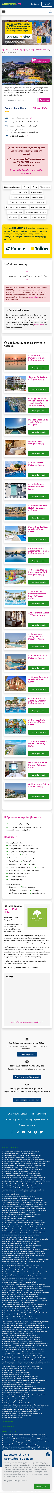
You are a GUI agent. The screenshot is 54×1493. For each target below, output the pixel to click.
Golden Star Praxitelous (22, 1206)
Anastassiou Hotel (20, 1274)
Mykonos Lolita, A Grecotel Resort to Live (14, 1382)
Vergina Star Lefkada (30, 1282)
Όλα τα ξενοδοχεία (7, 1421)
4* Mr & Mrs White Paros (42, 1286)
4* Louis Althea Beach (24, 1384)
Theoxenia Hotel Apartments (11, 1186)
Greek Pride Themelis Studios (36, 1284)
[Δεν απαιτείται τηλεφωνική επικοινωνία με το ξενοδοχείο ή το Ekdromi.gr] (27, 136)
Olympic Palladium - (38, 378)
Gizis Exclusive (16, 1309)
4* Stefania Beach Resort (9, 1198)
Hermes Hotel (6, 1309)
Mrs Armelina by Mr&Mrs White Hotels (31, 1364)
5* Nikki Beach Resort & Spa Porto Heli (13, 1212)
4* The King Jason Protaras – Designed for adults (16, 1403)
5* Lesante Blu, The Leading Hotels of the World (32, 1358)
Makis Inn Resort (7, 1321)
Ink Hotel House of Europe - (37, 765)
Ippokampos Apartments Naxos (11, 1356)
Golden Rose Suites (8, 1243)
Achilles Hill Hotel (35, 1227)
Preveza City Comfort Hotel (24, 1292)
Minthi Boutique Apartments (10, 1251)
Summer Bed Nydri (23, 1380)
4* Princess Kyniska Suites (9, 1268)
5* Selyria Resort (7, 1180)
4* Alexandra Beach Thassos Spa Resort (32, 1251)
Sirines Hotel (22, 1218)
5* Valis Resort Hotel (32, 1157)
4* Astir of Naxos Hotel (18, 1352)
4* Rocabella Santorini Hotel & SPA (23, 1327)
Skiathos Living (6, 1257)
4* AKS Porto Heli (22, 1169)
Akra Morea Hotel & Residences (11, 1192)
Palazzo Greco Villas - (38, 422)
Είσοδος (36, 4)
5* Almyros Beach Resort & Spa (40, 1321)
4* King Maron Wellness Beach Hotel (13, 1266)
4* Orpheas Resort (7, 1370)
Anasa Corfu (17, 1321)
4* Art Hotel (26, 1350)
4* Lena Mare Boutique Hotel (24, 1331)
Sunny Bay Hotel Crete (32, 1266)
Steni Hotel (23, 1278)
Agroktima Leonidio (36, 1233)
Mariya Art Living (7, 1333)
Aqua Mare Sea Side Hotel (36, 1261)
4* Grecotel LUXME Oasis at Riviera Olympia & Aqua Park (19, 1196)
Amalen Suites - (36, 442)
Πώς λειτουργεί (39, 1113)
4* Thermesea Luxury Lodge (10, 1313)
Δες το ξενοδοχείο (38, 368)
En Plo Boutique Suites (9, 1341)
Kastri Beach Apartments (36, 1407)
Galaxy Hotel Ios (21, 1284)
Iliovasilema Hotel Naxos (43, 1362)
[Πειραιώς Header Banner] (27, 32)
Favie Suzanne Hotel (37, 1206)
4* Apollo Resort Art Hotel (10, 1249)
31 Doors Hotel (19, 1296)
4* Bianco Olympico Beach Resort (12, 1163)
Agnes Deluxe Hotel (8, 1292)
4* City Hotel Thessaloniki (9, 1239)
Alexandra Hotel (43, 1272)
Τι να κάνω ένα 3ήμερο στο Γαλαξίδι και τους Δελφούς (18, 1443)
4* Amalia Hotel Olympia (9, 1208)
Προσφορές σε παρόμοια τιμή (27, 1099)
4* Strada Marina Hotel (19, 1339)
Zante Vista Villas (30, 1386)
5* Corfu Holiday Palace (41, 1180)
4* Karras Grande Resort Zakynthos (12, 1214)
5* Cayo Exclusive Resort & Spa (11, 1302)
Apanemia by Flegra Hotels (10, 1210)
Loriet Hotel (5, 1264)
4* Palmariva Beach (8, 1188)
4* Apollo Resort (43, 1360)
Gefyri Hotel (43, 1300)
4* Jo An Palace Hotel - (36, 486)
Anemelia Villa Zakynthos (38, 1380)
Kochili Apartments (21, 1243)
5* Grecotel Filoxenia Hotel (10, 1153)
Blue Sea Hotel (42, 1210)
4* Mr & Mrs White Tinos (21, 1190)
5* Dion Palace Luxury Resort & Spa (29, 1171)
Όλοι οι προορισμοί (18, 49)
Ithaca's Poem (41, 1253)
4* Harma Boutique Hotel (31, 1319)
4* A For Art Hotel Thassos (10, 1247)
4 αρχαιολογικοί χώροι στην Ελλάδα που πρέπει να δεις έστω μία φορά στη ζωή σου (25, 1450)
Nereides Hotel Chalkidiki (9, 1407)
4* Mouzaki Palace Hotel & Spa (25, 1182)
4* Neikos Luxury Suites (9, 1231)
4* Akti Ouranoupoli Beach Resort (12, 1272)
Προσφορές (43, 49)
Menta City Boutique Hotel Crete (12, 1374)
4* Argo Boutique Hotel (24, 1311)
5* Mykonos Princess (31, 1315)
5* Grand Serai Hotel (37, 1159)
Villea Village (6, 1339)
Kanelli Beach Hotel (8, 1182)
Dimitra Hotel (26, 1388)
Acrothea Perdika (7, 1253)
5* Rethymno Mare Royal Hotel (33, 1368)
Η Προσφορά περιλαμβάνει (21, 817)
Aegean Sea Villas (42, 1345)
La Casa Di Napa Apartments (10, 1278)
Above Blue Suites (36, 1221)
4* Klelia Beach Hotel (8, 1175)
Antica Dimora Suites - (38, 613)
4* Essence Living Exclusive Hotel (12, 1282)
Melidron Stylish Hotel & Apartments (30, 1413)
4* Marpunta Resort (26, 1202)
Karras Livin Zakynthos (8, 1378)
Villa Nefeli (24, 1313)
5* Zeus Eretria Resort (8, 1165)
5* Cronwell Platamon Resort (10, 1161)
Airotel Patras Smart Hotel (25, 1237)
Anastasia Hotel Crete (38, 1388)
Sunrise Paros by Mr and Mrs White (12, 1368)
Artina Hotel (5, 1261)
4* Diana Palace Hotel (22, 1225)
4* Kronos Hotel (36, 1175)
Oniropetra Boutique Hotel (33, 1214)
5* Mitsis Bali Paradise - (36, 357)
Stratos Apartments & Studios (11, 1305)
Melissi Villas (6, 1352)
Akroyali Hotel (31, 1212)
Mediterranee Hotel (30, 1272)
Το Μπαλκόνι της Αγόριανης (33, 1245)
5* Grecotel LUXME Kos (9, 1155)
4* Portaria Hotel (40, 1223)
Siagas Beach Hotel (7, 1184)
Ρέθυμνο (33, 49)
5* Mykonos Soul (7, 1345)
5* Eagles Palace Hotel (8, 1354)
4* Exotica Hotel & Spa (38, 1165)
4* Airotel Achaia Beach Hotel (30, 1167)
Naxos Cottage (36, 1366)
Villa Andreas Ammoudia (9, 1280)
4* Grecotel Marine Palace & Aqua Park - (38, 572)
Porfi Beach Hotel (20, 1370)
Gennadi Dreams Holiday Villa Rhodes (29, 1409)
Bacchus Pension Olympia (26, 1268)
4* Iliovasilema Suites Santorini (18, 1233)
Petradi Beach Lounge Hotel (35, 1352)
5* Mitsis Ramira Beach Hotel (38, 1313)
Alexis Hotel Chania (8, 1331)
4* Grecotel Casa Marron (27, 1153)
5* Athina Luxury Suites (22, 1306)
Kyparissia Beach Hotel (34, 1274)
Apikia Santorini (22, 1341)
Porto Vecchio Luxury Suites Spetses (13, 1401)
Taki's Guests (23, 1407)
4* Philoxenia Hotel (24, 1198)
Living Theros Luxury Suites (33, 1329)
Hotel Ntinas (32, 1243)
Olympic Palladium (38, 1350)
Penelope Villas (6, 1343)
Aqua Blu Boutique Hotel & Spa (23, 1333)
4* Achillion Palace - (38, 656)
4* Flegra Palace (37, 1311)
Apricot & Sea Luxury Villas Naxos (27, 1378)
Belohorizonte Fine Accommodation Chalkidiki (16, 1395)
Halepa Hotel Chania (39, 1356)
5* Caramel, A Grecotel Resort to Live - (37, 594)
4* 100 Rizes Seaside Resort (10, 1229)
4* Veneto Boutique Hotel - (38, 679)
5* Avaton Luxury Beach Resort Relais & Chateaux (16, 1399)
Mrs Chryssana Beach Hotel (28, 1210)
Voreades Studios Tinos (9, 1409)
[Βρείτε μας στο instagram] (17, 1131)
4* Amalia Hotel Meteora (38, 1225)
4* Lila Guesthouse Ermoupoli (11, 1411)
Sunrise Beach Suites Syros (26, 1362)
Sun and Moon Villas (25, 1280)
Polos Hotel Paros (36, 1306)
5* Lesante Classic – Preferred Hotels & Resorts (16, 1372)
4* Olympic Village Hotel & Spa (23, 1180)
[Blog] (41, 1131)
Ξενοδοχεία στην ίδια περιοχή (27, 1077)
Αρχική (5, 49)
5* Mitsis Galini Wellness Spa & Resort (13, 1157)
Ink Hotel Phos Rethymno (36, 1390)
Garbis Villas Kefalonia (38, 1231)
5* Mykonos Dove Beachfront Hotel (24, 1345)
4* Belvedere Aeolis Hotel (19, 1261)
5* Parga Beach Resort (34, 1276)
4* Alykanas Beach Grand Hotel (24, 1184)
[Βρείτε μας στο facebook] (12, 1131)
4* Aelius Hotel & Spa (33, 1235)
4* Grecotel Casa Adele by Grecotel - (37, 700)
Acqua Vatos (22, 1276)
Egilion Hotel (6, 1227)
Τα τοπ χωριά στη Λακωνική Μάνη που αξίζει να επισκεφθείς (20, 1445)
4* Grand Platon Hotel (35, 1169)
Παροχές (9, 836)
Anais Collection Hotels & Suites (28, 1294)
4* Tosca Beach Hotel (23, 1165)
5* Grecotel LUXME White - (37, 743)
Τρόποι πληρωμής (14, 1119)
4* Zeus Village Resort (29, 1397)
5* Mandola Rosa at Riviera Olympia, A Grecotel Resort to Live (20, 1151)
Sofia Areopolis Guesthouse (41, 1405)
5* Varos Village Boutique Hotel (11, 1350)
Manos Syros (45, 1249)
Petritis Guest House (8, 1284)
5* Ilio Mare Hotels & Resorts (10, 1167)
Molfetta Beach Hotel (35, 1341)
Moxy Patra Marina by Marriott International (32, 1208)
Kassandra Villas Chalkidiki (10, 1413)
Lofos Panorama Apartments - (38, 550)
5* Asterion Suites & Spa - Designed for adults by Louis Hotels (20, 1335)
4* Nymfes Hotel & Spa (8, 1200)
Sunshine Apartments (8, 1241)
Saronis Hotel (36, 1241)
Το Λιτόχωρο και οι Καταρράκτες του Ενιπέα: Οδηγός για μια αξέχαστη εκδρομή (25, 1441)
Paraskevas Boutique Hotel (30, 1317)
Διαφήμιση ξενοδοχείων (37, 1119)
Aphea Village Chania (38, 1395)
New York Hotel (43, 1305)
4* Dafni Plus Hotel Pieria (30, 1376)
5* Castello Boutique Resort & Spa (12, 1319)
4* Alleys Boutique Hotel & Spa (11, 1415)
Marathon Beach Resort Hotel (11, 1255)
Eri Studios (26, 1321)
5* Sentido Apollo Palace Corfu (11, 1317)
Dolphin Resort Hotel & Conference (12, 1386)
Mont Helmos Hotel (24, 1231)
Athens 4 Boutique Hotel (9, 1294)
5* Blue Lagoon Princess (33, 1173)
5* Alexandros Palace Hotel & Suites (12, 1329)
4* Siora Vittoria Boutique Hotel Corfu (13, 1235)
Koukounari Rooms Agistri (19, 1264)
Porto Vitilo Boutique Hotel (10, 1202)
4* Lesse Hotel (36, 1188)
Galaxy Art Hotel (28, 1259)
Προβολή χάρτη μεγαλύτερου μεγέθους (26, 1022)
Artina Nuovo (19, 1315)
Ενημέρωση (45, 100)
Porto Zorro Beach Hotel (22, 1188)
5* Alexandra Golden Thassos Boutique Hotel (15, 1221)
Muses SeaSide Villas (41, 1204)
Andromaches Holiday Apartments (37, 1343)
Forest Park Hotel (11, 910)
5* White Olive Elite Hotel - (37, 508)
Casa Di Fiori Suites (35, 1354)
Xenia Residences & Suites (28, 1360)
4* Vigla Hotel (26, 1356)
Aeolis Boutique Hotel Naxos (10, 1216)
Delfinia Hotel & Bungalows (10, 1360)
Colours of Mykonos (19, 1343)
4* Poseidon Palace (8, 1159)
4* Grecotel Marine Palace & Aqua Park (29, 1155)
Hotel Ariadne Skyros (8, 1366)
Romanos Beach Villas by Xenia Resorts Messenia (16, 1405)
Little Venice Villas (34, 1382)
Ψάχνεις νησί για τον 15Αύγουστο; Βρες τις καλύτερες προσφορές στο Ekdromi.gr (26, 1447)
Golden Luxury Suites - (38, 785)
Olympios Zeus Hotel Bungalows (33, 1290)
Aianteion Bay (26, 1415)
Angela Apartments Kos (9, 1362)
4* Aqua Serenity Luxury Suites (11, 1388)
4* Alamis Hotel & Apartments (24, 1286)
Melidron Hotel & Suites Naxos (33, 1288)
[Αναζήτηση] (50, 11)
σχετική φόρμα (33, 297)
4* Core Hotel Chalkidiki (42, 1259)
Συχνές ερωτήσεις (27, 1125)
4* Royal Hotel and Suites (9, 1276)
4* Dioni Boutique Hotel (9, 1218)
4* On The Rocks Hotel (23, 1366)
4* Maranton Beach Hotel (9, 1171)
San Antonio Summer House (37, 1278)
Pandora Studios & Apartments (11, 1397)
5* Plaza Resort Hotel (8, 1311)
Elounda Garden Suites (42, 1327)
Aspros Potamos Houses (9, 1380)
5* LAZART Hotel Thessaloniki (26, 1298)
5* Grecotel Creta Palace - (36, 722)
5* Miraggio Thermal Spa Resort (23, 1223)
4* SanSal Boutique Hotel (28, 1305)
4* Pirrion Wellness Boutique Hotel (12, 1417)
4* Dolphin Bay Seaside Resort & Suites (34, 1178)
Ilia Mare (19, 1290)
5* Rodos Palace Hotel (26, 1204)
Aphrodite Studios (26, 1270)
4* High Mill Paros (7, 1206)
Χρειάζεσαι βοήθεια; (27, 1054)
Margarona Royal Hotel (36, 1200)
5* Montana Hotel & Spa (22, 1159)
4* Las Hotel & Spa (7, 1274)
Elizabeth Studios (22, 1200)
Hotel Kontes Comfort (8, 1337)
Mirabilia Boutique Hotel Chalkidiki (24, 1253)
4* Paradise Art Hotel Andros (10, 1194)
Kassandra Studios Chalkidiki (30, 1411)
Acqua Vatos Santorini (23, 1241)
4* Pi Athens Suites (7, 1286)
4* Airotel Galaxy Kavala (28, 1216)
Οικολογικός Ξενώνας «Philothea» (30, 1249)
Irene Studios (39, 1184)
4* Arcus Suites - (36, 463)
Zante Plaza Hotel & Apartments (11, 1178)
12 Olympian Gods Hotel (37, 1190)
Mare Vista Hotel (7, 1190)
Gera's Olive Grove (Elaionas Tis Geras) (32, 1255)
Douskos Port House (8, 1225)
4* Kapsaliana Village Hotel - (36, 636)
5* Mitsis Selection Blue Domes (32, 1309)
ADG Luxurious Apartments (20, 1227)
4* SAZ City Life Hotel (40, 1202)
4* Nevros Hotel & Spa (8, 1290)
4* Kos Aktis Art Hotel (35, 1323)
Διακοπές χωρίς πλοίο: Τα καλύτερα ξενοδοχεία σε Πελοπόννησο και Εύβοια (24, 1437)
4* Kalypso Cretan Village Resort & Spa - (38, 403)
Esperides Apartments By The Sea (12, 1288)
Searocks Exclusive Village (27, 1247)
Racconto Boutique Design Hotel (12, 1259)
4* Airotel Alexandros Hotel (10, 1270)
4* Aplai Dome (6, 1327)
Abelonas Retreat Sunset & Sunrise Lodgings (15, 1393)
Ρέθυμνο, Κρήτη (40, 108)
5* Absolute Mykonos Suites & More (12, 1245)
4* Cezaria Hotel (7, 1223)
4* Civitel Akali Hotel (41, 1331)
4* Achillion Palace (7, 1306)
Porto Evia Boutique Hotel (10, 1204)
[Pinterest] (35, 1131)
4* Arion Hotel (6, 1173)
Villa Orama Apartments (41, 1292)
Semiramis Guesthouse (9, 1237)
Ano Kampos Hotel (7, 1296)
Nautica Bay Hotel (26, 1161)
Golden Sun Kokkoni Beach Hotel (32, 1192)
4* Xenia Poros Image (23, 1175)
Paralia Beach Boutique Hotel (28, 1239)
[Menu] (3, 11)
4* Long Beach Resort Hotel (42, 1161)
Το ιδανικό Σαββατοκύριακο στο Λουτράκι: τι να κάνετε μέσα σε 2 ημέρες (23, 1435)
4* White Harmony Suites (9, 1348)
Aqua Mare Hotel (22, 1337)
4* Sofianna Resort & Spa (9, 1384)
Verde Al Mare (41, 1298)
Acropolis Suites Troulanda (10, 1300)
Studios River (40, 1268)
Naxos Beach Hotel (7, 1323)
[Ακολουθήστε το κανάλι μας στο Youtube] (23, 1131)
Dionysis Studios (43, 1239)
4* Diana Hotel (40, 1229)
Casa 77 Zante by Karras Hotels (29, 1300)
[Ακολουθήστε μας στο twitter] (29, 1131)
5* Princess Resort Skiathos (21, 1257)
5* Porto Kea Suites (28, 1302)
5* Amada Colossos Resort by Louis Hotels (14, 1390)
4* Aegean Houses (22, 1354)
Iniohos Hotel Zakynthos (9, 1358)
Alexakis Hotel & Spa (32, 1296)
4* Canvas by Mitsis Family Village (12, 1325)
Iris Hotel (4, 1233)
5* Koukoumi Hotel (8, 1315)
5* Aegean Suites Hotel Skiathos (11, 1376)
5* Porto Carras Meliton (43, 1182)
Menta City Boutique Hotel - (38, 529)
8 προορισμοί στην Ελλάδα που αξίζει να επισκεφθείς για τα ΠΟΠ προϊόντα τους (25, 1439)
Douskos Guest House (33, 1339)
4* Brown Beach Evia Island (29, 1186)
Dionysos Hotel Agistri (35, 1337)
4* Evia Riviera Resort (8, 1169)
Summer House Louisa (8, 1298)
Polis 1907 (27, 1374)
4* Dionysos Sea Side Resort (10, 1364)
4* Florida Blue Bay (18, 1173)
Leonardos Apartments (27, 1229)
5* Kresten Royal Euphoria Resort (34, 1325)
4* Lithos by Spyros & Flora (27, 1348)
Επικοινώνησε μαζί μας (18, 1113)
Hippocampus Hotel (21, 1323)
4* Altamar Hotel (37, 1198)
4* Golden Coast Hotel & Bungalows (34, 1163)
